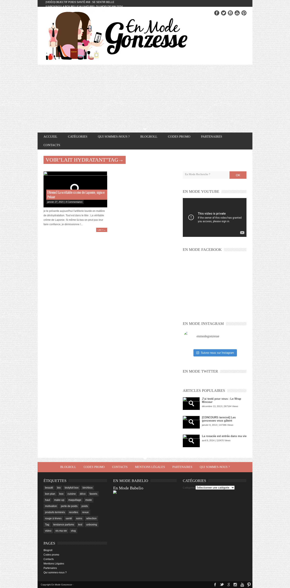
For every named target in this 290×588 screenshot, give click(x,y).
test (80, 524)
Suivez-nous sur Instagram (217, 352)
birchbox (88, 487)
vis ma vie (61, 530)
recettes (73, 512)
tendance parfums (63, 524)
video (48, 530)
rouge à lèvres (53, 518)
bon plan (50, 493)
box (61, 493)
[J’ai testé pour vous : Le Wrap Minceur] (191, 403)
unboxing (91, 524)
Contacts (52, 145)
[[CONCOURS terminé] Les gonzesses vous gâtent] (191, 422)
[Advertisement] (145, 96)
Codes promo (179, 136)
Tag (47, 524)
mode (88, 500)
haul (47, 500)
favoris (93, 493)
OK (238, 175)
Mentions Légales (150, 467)
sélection (91, 518)
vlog (73, 530)
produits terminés (55, 512)
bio (59, 487)
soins (79, 518)
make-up (59, 500)
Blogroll (148, 136)
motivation (51, 506)
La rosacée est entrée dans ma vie (224, 436)
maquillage (74, 500)
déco (83, 493)
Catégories (189, 487)
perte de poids (69, 506)
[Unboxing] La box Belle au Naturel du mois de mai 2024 (84, 6)
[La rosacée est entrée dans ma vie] (191, 440)
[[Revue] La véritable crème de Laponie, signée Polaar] (75, 189)
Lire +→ (102, 230)
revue (85, 512)
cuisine (72, 493)
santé (69, 518)
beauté (49, 487)
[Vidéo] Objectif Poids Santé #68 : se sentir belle (80, 2)
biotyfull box (72, 487)
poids (85, 506)
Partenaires (211, 136)
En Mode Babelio (128, 488)
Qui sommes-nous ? (114, 136)
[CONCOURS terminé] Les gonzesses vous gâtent (219, 419)
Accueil (50, 136)
